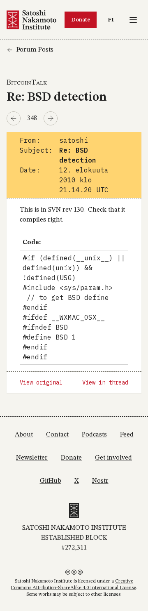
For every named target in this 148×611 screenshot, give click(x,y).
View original (41, 382)
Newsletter (32, 458)
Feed (127, 435)
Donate (80, 20)
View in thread (105, 382)
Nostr (100, 481)
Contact (57, 435)
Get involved (113, 458)
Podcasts (94, 435)
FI (112, 20)
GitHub (50, 481)
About (24, 435)
